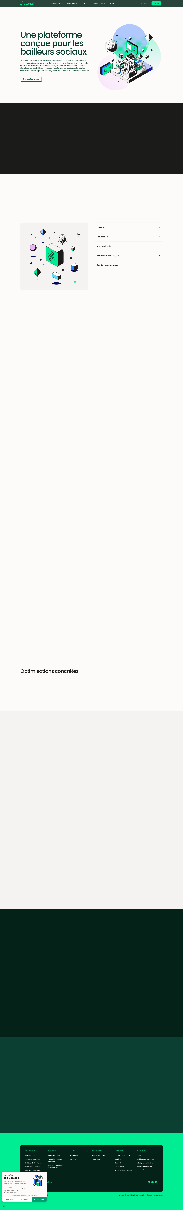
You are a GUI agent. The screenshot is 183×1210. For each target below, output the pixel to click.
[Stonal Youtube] (152, 1182)
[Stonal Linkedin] (148, 1182)
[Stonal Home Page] (26, 3)
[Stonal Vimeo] (156, 1182)
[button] (57, 3)
